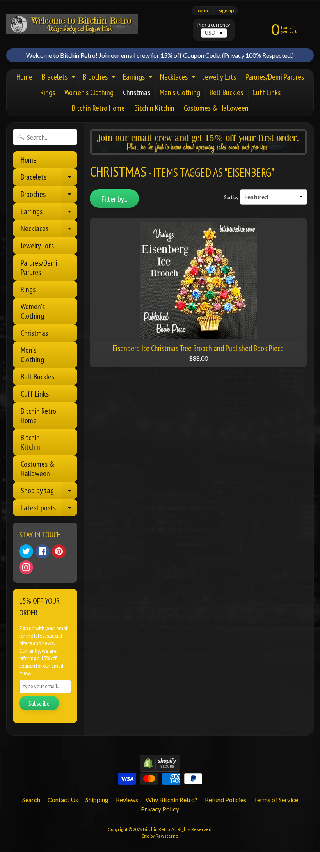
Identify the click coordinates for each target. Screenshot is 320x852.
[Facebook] (43, 551)
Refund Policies (225, 799)
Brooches (100, 78)
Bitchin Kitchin (154, 108)
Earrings (139, 78)
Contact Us (63, 799)
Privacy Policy (160, 809)
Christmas (136, 92)
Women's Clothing (89, 92)
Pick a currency (213, 25)
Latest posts (49, 509)
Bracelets (59, 78)
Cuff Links (266, 92)
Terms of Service (276, 799)
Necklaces (178, 78)
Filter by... (114, 199)
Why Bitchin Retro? (171, 799)
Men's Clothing (180, 92)
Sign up (226, 10)
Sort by (231, 197)
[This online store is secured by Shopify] (160, 767)
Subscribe (39, 703)
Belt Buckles (226, 92)
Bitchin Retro (156, 829)
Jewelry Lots (219, 77)
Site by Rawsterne (160, 835)
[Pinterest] (59, 551)
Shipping (96, 799)
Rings (47, 92)
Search (31, 799)
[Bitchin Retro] (72, 24)
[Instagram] (26, 567)
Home (24, 77)
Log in (202, 10)
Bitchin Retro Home (98, 108)
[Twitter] (26, 551)
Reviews (127, 799)
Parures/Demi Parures (274, 77)
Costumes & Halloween (216, 108)
